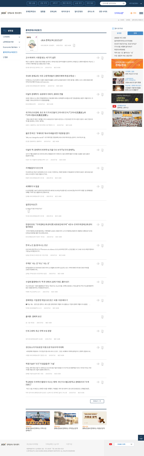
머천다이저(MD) (119, 50)
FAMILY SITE (121, 444)
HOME (122, 20)
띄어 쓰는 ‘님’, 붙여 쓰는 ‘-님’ (123, 53)
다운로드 (74, 45)
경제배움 (119, 13)
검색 (123, 3)
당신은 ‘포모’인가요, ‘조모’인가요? (125, 44)
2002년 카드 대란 (120, 38)
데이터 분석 (65, 11)
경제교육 (53, 11)
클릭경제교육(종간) (137, 20)
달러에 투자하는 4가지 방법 (123, 41)
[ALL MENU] (141, 13)
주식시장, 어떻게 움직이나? (123, 47)
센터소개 (91, 11)
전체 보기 (135, 3)
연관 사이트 (103, 11)
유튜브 (110, 444)
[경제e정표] (127, 63)
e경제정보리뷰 (8, 42)
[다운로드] (29, 211)
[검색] (113, 3)
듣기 (98, 57)
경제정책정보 (31, 11)
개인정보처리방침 (32, 444)
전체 (135, 33)
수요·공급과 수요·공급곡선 (123, 56)
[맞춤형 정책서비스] (127, 98)
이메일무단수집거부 (52, 444)
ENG (134, 13)
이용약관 (69, 444)
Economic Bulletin (10, 47)
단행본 (5, 57)
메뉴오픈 (18, 37)
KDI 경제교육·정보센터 (11, 13)
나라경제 (6, 37)
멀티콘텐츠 (79, 11)
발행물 (42, 11)
